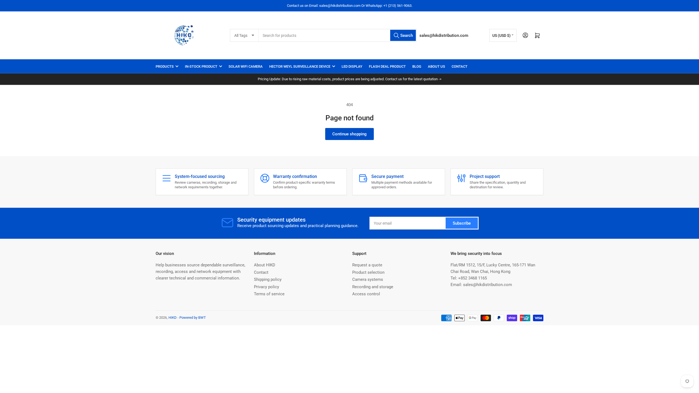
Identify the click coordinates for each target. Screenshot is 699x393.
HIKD (172, 317)
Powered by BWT (192, 317)
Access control (366, 293)
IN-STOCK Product (201, 66)
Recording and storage (372, 286)
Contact (459, 66)
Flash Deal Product (387, 66)
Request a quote (367, 265)
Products (165, 66)
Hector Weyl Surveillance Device (299, 66)
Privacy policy (266, 286)
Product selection (368, 272)
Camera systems (367, 279)
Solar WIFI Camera (246, 66)
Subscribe (462, 223)
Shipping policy (268, 279)
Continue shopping (349, 134)
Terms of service (269, 293)
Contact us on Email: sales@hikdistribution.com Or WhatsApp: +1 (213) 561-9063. (349, 6)
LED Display (352, 66)
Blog (416, 66)
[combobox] (338, 35)
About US (436, 66)
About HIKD (264, 265)
